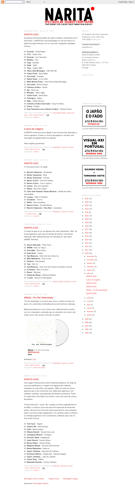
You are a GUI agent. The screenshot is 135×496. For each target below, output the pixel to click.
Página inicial (54, 479)
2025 (87, 202)
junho (89, 298)
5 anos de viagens (33, 129)
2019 (87, 223)
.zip (33, 359)
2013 (87, 243)
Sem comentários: (37, 115)
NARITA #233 (31, 34)
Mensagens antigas (70, 479)
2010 (87, 253)
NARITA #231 (31, 227)
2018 (87, 226)
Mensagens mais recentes (34, 479)
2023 (87, 209)
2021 (87, 216)
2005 (87, 333)
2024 (87, 205)
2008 (87, 323)
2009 (87, 319)
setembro (91, 267)
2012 (87, 246)
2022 (87, 212)
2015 (87, 236)
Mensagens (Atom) (41, 483)
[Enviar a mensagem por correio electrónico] (47, 115)
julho (89, 273)
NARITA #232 (31, 163)
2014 (87, 240)
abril (89, 305)
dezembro (91, 256)
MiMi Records (39, 367)
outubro (90, 263)
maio (89, 301)
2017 (87, 229)
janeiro (89, 315)
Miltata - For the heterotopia (38, 297)
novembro (91, 260)
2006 (87, 329)
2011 (87, 250)
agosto (90, 270)
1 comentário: (31, 214)
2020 (87, 219)
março (89, 308)
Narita (36, 117)
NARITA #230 (31, 379)
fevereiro (90, 311)
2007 (87, 326)
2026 (87, 199)
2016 (87, 233)
